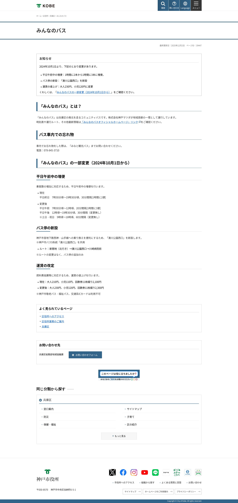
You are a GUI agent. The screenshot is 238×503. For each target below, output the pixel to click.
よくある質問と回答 (171, 482)
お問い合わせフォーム (86, 354)
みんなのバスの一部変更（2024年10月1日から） (84, 92)
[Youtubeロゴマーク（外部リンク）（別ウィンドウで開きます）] (144, 472)
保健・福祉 (50, 424)
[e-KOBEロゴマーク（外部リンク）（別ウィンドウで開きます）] (187, 472)
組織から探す (148, 482)
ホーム (38, 16)
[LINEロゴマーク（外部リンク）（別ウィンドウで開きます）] (155, 472)
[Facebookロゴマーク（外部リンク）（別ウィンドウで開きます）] (123, 472)
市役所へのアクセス (124, 482)
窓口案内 (49, 409)
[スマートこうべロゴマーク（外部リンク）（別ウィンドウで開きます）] (177, 472)
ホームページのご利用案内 (156, 491)
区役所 (45, 16)
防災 (46, 417)
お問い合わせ (195, 482)
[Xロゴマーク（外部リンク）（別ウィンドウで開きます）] (112, 472)
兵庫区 (52, 16)
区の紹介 (132, 424)
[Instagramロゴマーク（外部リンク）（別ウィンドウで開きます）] (134, 472)
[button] (163, 5)
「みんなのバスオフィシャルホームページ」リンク (109, 122)
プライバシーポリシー (186, 491)
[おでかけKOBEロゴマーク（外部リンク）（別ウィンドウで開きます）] (198, 472)
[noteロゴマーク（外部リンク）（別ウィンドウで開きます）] (166, 472)
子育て (130, 417)
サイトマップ (134, 409)
